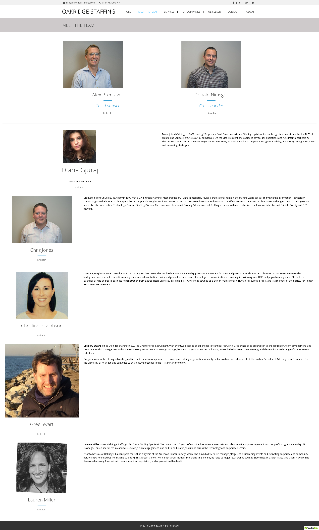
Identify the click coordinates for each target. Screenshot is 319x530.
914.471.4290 (109, 2)
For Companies (190, 11)
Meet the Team (147, 11)
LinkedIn (107, 113)
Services (169, 11)
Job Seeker (214, 11)
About (250, 11)
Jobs (128, 11)
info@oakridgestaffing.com (80, 2)
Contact (233, 11)
